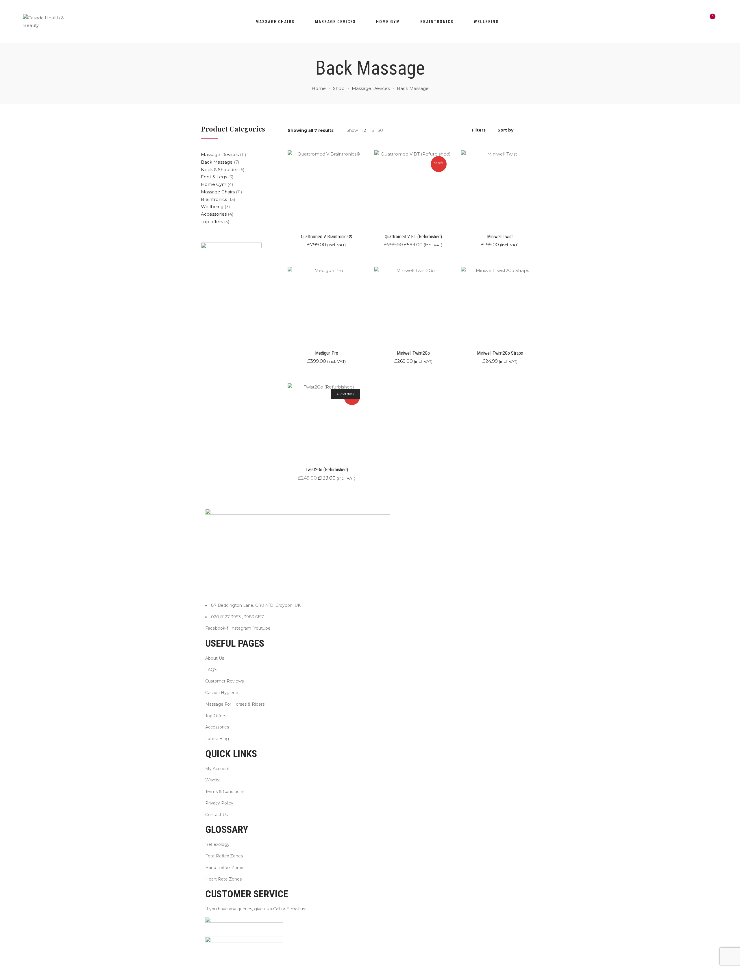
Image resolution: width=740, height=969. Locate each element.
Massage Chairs (275, 21)
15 (372, 130)
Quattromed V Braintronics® (326, 236)
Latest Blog (217, 738)
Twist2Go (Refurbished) (326, 469)
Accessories (214, 214)
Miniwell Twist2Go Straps (500, 353)
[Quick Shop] (364, 184)
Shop (339, 88)
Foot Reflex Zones (224, 856)
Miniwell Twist (500, 236)
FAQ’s (211, 669)
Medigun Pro (326, 353)
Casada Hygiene (221, 692)
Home (319, 88)
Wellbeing (486, 21)
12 (364, 130)
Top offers (212, 221)
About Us (214, 658)
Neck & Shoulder (219, 169)
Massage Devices (335, 21)
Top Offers (215, 715)
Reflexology (217, 844)
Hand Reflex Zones (224, 867)
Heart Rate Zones (223, 879)
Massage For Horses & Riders (234, 704)
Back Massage (217, 162)
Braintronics (437, 21)
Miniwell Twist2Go (413, 353)
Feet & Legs (214, 177)
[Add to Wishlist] (364, 200)
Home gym (388, 21)
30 (380, 130)
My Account (217, 768)
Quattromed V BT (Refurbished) (413, 236)
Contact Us (216, 814)
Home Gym (213, 184)
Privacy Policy (219, 803)
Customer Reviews (224, 681)
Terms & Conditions (224, 791)
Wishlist (213, 780)
